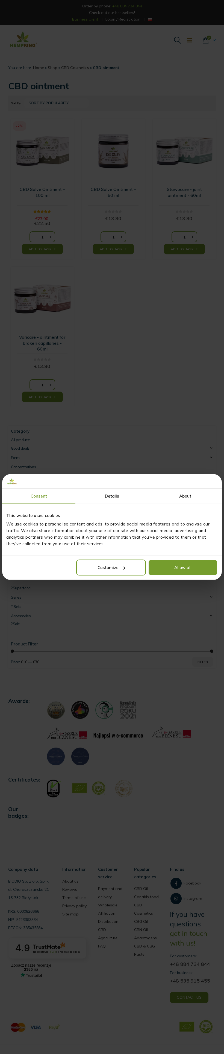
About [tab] (185, 495)
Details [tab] (112, 495)
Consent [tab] (39, 495)
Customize (108, 567)
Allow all (182, 567)
